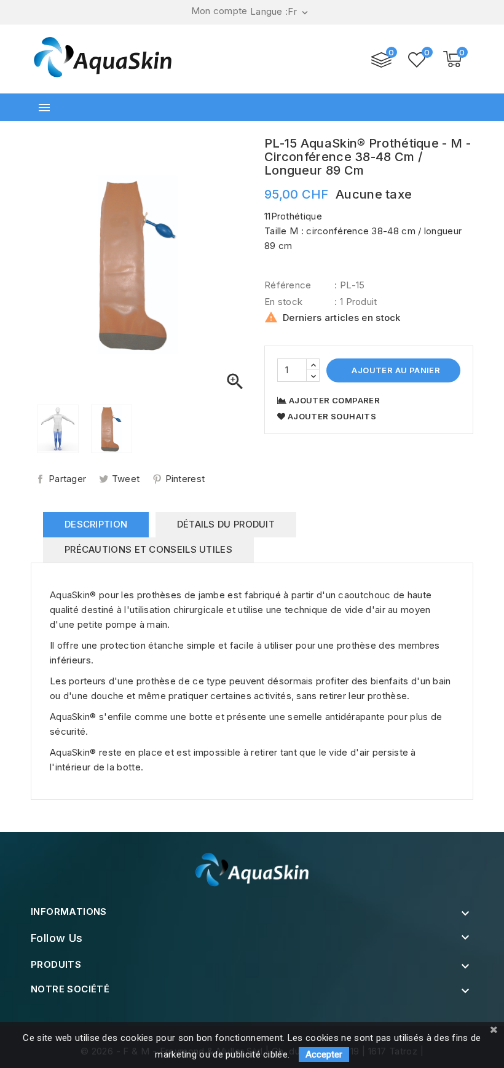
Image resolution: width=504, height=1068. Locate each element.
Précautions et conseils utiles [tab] (148, 549)
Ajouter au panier (395, 370)
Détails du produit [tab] (226, 524)
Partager (67, 479)
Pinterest (185, 479)
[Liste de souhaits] (416, 59)
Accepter (323, 1054)
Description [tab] (96, 524)
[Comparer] (381, 60)
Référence (288, 285)
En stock (283, 301)
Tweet (126, 479)
